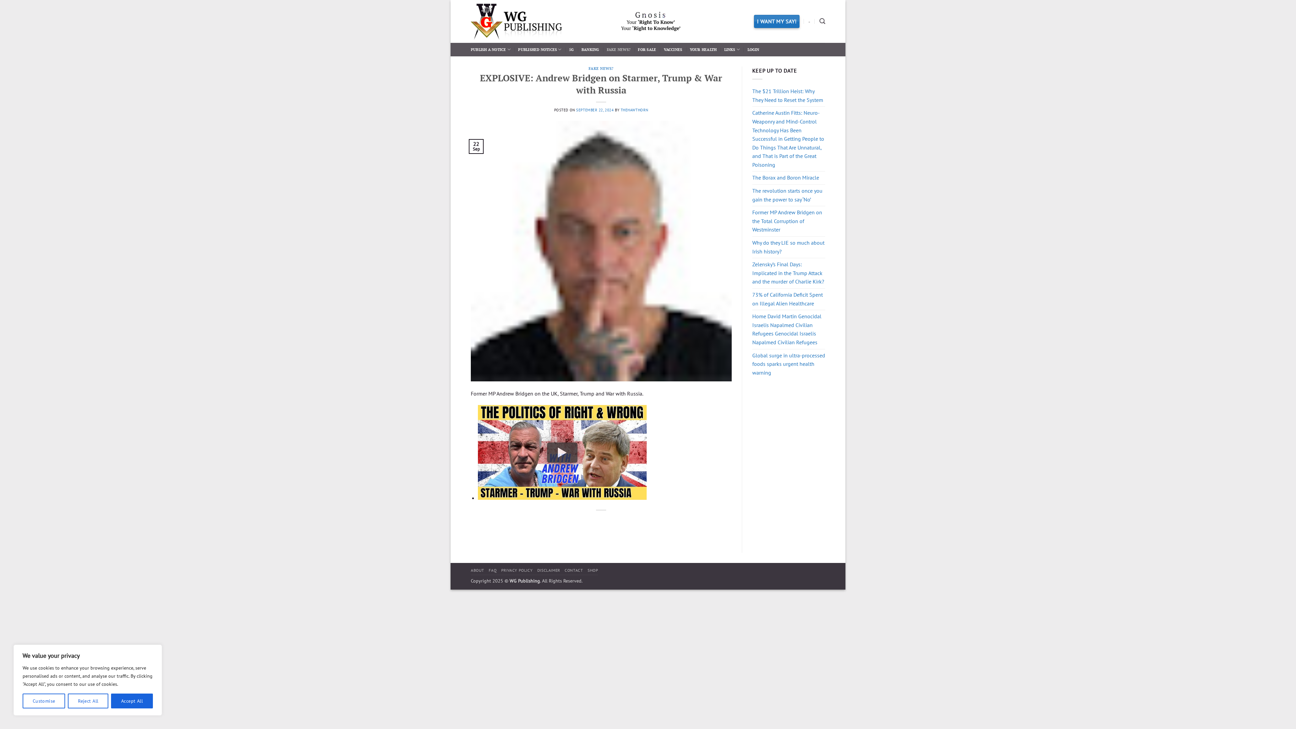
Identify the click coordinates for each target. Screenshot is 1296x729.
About (477, 570)
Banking (590, 49)
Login (753, 49)
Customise (44, 701)
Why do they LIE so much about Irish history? (788, 247)
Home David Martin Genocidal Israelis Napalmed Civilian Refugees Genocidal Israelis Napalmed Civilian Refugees (786, 329)
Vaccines (673, 49)
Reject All (88, 701)
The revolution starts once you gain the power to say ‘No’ (787, 195)
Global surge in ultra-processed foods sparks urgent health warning (788, 364)
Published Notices (537, 49)
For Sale (647, 49)
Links (729, 49)
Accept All (132, 701)
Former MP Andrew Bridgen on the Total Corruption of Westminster (787, 221)
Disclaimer (548, 570)
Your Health (703, 49)
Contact (574, 570)
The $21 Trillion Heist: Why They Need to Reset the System (787, 95)
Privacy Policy (517, 570)
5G (571, 49)
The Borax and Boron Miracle (785, 177)
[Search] (822, 21)
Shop (593, 570)
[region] (88, 680)
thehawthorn (634, 110)
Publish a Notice (488, 49)
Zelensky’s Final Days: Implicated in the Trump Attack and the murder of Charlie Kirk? (788, 273)
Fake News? (618, 49)
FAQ (492, 570)
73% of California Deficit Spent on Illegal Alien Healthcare (787, 299)
